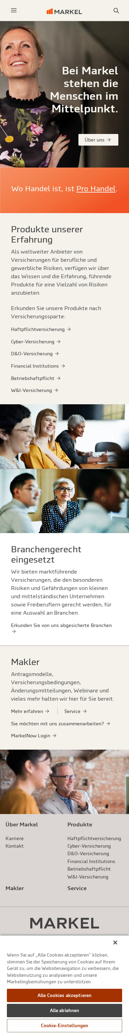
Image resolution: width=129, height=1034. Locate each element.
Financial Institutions (35, 366)
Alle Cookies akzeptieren (64, 995)
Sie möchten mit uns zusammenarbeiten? (58, 723)
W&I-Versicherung (32, 390)
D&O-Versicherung (32, 353)
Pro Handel (96, 188)
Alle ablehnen (64, 1010)
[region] (64, 984)
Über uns (95, 140)
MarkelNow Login (31, 735)
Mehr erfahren (27, 711)
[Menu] (14, 10)
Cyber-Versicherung (33, 341)
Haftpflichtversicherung (38, 329)
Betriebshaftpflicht (33, 378)
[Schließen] (115, 942)
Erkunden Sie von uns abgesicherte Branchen (61, 625)
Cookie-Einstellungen (64, 1025)
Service (73, 711)
